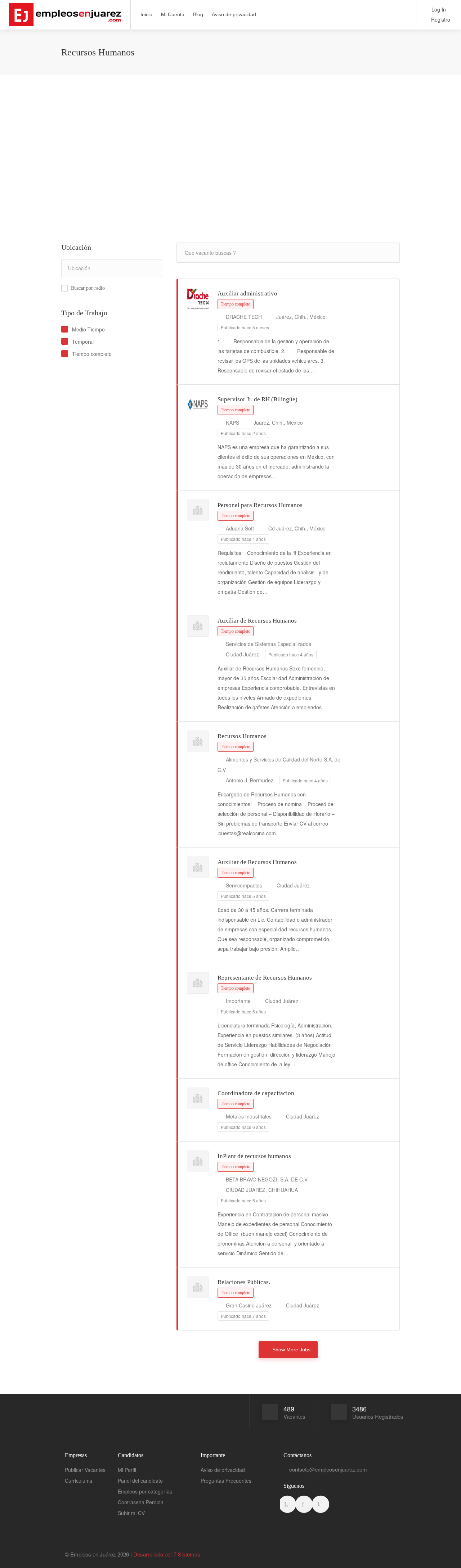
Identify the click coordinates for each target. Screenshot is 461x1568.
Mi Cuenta (172, 14)
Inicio (146, 14)
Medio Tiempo (88, 329)
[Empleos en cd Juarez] (65, 21)
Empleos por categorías (145, 1491)
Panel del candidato (140, 1480)
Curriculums (78, 1480)
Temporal (83, 341)
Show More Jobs (291, 1349)
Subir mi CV (131, 1513)
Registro (440, 19)
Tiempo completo (92, 354)
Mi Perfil (127, 1469)
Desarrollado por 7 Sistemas (166, 1554)
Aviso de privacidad (234, 14)
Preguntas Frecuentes (226, 1480)
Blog (198, 14)
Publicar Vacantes (85, 1469)
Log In (438, 9)
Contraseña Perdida (141, 1502)
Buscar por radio (88, 288)
